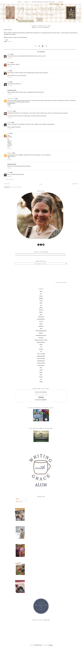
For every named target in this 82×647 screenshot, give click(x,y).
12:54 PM (9, 85)
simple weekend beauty (41, 330)
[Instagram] (41, 245)
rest (41, 346)
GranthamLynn (11, 98)
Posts (18, 499)
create (41, 300)
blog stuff (10, 41)
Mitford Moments (41, 342)
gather (41, 307)
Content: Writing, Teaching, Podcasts (43, 1)
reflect (41, 303)
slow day (41, 309)
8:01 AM (9, 168)
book (41, 367)
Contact (60, 1)
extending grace (41, 360)
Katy (8, 82)
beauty (41, 296)
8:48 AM (9, 176)
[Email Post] (7, 39)
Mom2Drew (10, 111)
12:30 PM (9, 77)
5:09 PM (9, 106)
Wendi (9, 54)
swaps (40, 344)
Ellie (8, 172)
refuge (41, 381)
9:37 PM (9, 129)
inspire (41, 323)
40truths (41, 333)
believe (41, 312)
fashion (41, 377)
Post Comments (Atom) (16, 187)
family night (41, 316)
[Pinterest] (38, 245)
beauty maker (41, 365)
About (26, 1)
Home (19, 1)
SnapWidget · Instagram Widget (61, 282)
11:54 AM (9, 66)
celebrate (41, 298)
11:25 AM (9, 57)
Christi (9, 62)
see (41, 351)
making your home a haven (41, 340)
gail (8, 70)
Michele (9, 122)
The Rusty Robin (41, 363)
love (41, 293)
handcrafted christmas (41, 335)
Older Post (6, 183)
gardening (41, 326)
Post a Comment (10, 179)
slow (41, 305)
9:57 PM (9, 159)
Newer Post (75, 183)
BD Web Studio (38, 645)
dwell (41, 291)
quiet (41, 328)
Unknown (9, 153)
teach (41, 314)
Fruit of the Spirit (41, 358)
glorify (41, 372)
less (41, 379)
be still (41, 321)
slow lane (41, 349)
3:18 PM (9, 94)
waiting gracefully (41, 356)
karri (8, 133)
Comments (19, 501)
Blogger (51, 645)
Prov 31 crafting (41, 353)
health (41, 370)
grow (41, 374)
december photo (41, 319)
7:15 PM (9, 117)
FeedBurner (44, 399)
